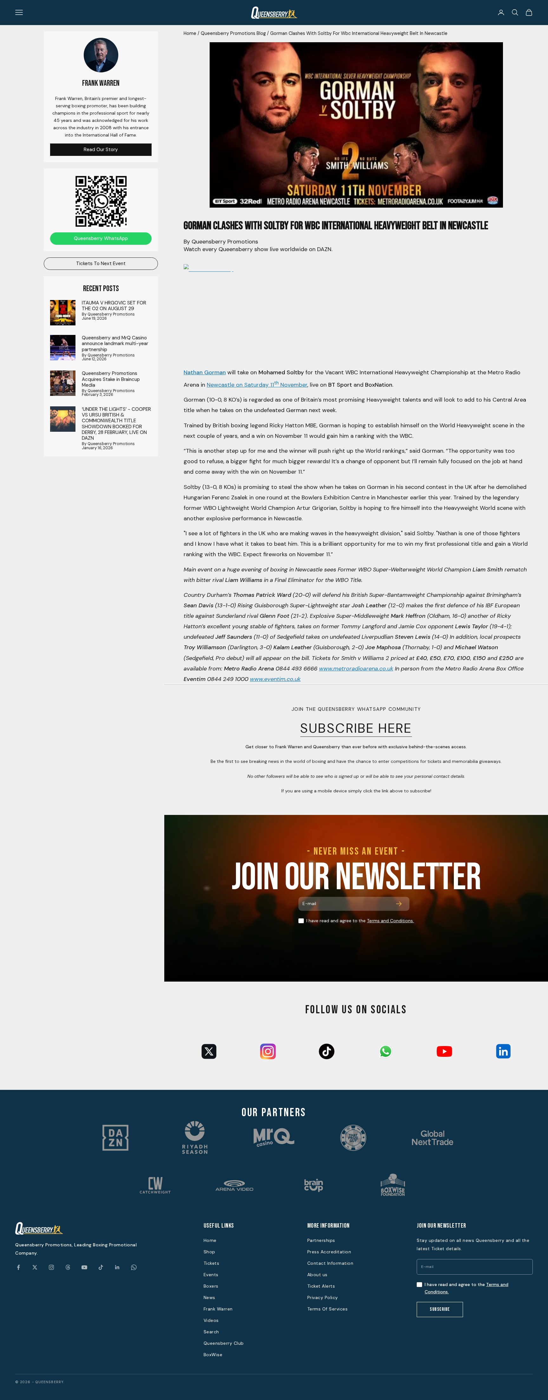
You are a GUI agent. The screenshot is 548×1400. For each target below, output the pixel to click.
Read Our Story (101, 149)
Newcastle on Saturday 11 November (257, 385)
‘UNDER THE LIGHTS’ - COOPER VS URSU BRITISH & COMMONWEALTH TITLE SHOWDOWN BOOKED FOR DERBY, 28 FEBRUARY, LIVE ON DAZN (116, 423)
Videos (211, 1320)
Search (211, 1332)
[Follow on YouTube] (84, 1267)
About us (317, 1274)
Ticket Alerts (321, 1286)
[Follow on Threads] (68, 1267)
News (209, 1297)
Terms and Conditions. (390, 920)
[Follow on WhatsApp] (134, 1267)
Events (211, 1274)
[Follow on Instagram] (51, 1267)
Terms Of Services (327, 1309)
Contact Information (330, 1263)
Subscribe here (356, 728)
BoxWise (213, 1354)
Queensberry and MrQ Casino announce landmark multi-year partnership (115, 343)
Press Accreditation (329, 1252)
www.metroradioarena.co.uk (356, 668)
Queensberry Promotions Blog (233, 33)
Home (190, 33)
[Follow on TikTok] (101, 1267)
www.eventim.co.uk (275, 679)
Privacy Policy (322, 1297)
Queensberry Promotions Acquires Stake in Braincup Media (111, 379)
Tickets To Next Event (101, 263)
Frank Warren (218, 1309)
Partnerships (321, 1240)
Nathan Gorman (205, 372)
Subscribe (440, 1309)
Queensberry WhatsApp (101, 238)
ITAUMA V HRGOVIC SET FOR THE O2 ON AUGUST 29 (114, 305)
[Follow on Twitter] (35, 1267)
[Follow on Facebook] (18, 1267)
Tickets (211, 1263)
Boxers (211, 1286)
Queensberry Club (224, 1343)
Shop (209, 1252)
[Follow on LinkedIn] (117, 1267)
